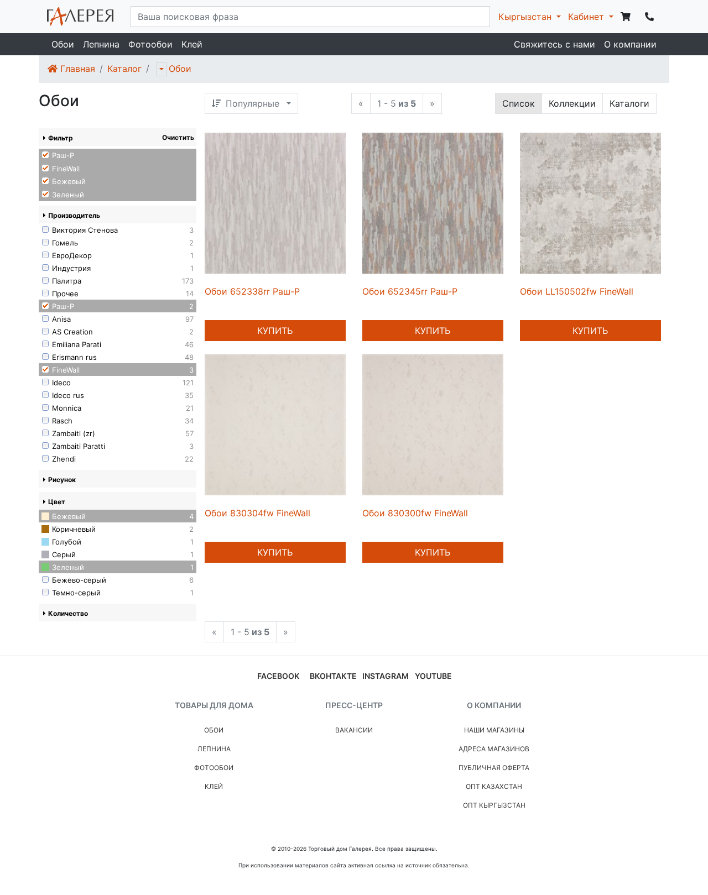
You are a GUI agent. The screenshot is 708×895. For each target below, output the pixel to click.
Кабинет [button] (587, 16)
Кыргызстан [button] (526, 16)
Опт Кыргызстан (494, 805)
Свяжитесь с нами (554, 44)
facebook (278, 676)
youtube (433, 676)
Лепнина (101, 44)
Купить (275, 330)
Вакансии (354, 730)
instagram (385, 676)
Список (518, 103)
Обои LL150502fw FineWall (576, 291)
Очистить (178, 137)
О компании (630, 44)
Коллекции (572, 103)
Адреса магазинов (494, 749)
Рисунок (62, 479)
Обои (62, 44)
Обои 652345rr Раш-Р (409, 291)
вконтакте (333, 676)
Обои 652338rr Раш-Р (252, 291)
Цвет (56, 502)
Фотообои (150, 44)
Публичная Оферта (494, 767)
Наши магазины (494, 730)
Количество (68, 613)
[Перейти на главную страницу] (80, 16)
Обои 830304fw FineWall (257, 513)
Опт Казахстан (494, 786)
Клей (191, 44)
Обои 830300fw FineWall (415, 513)
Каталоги (629, 103)
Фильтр (60, 138)
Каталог (124, 68)
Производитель (74, 215)
